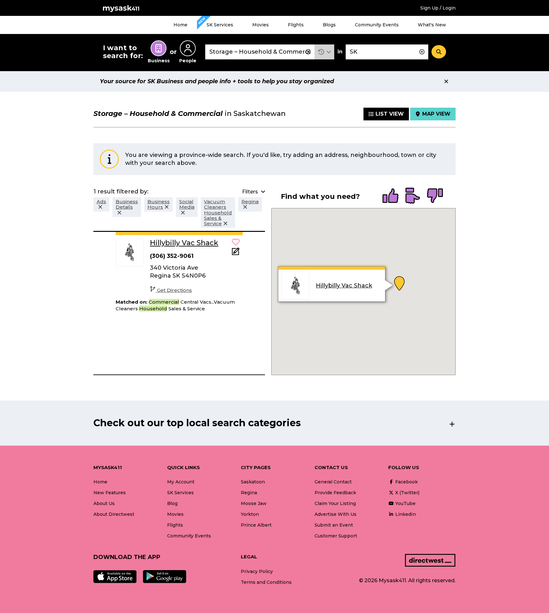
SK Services (220, 25)
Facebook (406, 482)
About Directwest (113, 514)
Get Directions (174, 290)
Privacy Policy (257, 571)
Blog (172, 503)
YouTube (405, 503)
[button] (325, 51)
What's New (432, 25)
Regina (249, 492)
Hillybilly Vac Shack (344, 285)
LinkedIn (405, 514)
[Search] (438, 51)
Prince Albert (256, 525)
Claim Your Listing (335, 503)
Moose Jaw (254, 503)
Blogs (329, 25)
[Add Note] (236, 253)
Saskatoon (253, 482)
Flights (296, 25)
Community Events (377, 25)
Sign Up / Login (438, 8)
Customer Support (336, 536)
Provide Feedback (335, 492)
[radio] (390, 196)
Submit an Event (334, 525)
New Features (109, 492)
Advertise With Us (335, 514)
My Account (180, 482)
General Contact (333, 482)
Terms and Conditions (266, 582)
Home (180, 25)
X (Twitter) (406, 492)
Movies (260, 25)
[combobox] (260, 51)
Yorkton (250, 514)
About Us (104, 503)
